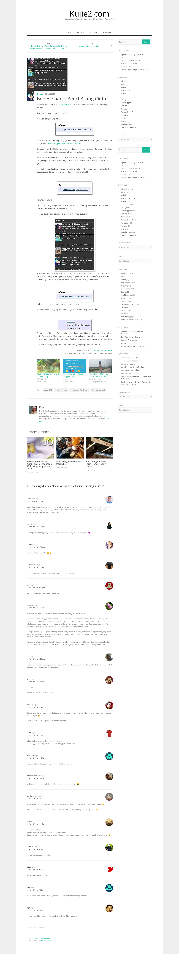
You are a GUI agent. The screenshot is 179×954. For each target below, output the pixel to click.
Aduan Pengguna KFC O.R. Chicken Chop (64, 143)
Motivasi (124, 106)
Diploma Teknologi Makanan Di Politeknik (135, 383)
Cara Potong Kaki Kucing (130, 60)
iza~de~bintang (33, 796)
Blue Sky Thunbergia (129, 63)
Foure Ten (125, 361)
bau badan (74, 390)
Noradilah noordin (128, 367)
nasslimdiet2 (31, 565)
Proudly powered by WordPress (38, 938)
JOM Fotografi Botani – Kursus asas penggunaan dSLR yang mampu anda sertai (39, 465)
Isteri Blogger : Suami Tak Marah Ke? (69, 462)
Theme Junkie (46, 941)
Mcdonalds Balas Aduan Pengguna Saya (73, 375)
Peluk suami (84, 390)
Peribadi (124, 118)
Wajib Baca (106, 32)
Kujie (41, 407)
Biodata (80, 32)
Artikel (123, 87)
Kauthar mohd (126, 382)
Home (69, 32)
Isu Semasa (125, 96)
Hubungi (93, 32)
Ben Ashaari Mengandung (101, 350)
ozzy (28, 679)
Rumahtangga (126, 124)
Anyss (29, 821)
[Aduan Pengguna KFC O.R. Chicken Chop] (48, 365)
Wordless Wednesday (129, 127)
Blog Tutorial (126, 90)
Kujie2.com (89, 13)
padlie (29, 733)
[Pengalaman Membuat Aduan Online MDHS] (100, 365)
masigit (123, 376)
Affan (29, 867)
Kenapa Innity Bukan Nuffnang (90, 46)
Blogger (40, 94)
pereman (30, 847)
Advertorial (125, 81)
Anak (123, 84)
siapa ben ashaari (98, 390)
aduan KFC (48, 390)
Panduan (124, 109)
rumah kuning (32, 755)
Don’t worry (125, 66)
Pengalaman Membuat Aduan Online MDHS (98, 375)
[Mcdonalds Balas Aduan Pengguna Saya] (74, 365)
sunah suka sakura (33, 776)
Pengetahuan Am (127, 112)
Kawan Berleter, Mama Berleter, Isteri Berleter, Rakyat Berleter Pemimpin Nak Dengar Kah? (49, 47)
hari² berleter (65, 104)
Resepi (123, 121)
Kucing (123, 99)
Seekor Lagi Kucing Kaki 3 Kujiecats (134, 69)
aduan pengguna (61, 390)
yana (28, 887)
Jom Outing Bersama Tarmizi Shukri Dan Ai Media (96, 464)
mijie (28, 908)
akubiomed (31, 499)
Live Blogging (126, 103)
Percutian (124, 115)
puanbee (30, 544)
